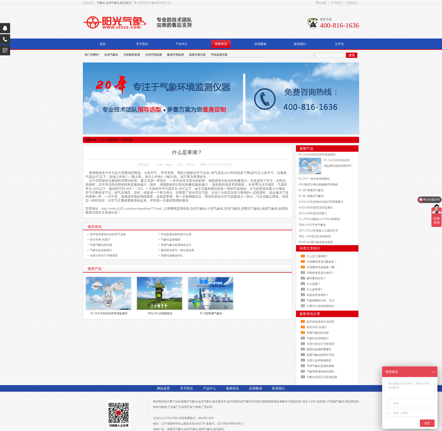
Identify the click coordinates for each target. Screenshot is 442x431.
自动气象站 (112, 2)
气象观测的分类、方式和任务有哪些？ (330, 300)
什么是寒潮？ (315, 289)
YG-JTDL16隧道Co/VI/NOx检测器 (319, 219)
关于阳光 (336, 2)
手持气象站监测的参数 (320, 366)
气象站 (101, 2)
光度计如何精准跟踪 (319, 360)
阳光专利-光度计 (100, 239)
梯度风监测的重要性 (319, 349)
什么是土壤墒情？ (318, 256)
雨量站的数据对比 (172, 255)
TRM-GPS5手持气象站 (312, 224)
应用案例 (260, 44)
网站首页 (163, 388)
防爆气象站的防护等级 (320, 355)
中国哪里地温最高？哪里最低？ (326, 267)
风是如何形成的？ (318, 295)
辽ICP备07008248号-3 (230, 423)
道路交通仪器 (197, 54)
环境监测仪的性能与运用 (176, 234)
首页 (103, 44)
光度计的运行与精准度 (104, 255)
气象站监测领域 (170, 239)
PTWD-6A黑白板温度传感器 (316, 242)
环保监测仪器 (219, 54)
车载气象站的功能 (101, 245)
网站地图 (321, 2)
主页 (102, 139)
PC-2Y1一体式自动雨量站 (314, 178)
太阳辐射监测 (131, 54)
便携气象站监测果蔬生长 (176, 245)
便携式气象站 (189, 401)
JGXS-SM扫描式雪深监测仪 (316, 207)
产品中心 (182, 44)
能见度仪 (125, 2)
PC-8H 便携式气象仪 (311, 190)
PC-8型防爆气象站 (211, 313)
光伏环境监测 (153, 54)
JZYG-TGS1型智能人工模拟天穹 (318, 230)
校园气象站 (337, 401)
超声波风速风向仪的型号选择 (108, 234)
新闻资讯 (221, 44)
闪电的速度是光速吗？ (320, 272)
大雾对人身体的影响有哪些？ (325, 306)
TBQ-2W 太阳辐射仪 (160, 313)
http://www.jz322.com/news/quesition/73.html (132, 208)
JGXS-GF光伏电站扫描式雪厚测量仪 (321, 201)
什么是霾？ (313, 283)
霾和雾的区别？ (316, 278)
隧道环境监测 (175, 54)
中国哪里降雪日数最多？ (322, 261)
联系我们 (352, 2)
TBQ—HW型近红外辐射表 (315, 236)
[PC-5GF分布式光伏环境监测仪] (310, 165)
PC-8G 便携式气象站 (311, 196)
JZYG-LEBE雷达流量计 (313, 213)
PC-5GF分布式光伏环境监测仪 (109, 313)
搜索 (352, 55)
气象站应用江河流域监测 (322, 377)
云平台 (339, 44)
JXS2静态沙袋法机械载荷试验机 (318, 184)
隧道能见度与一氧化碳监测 (177, 250)
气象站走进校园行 (101, 250)
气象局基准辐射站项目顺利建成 (326, 371)
